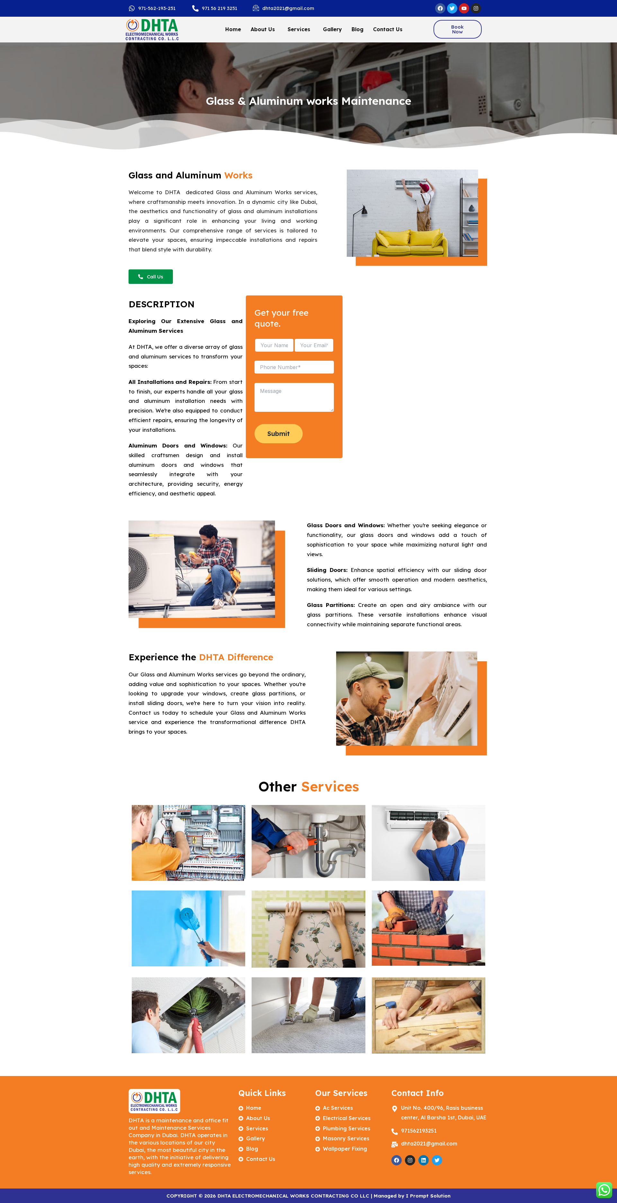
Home (233, 29)
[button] (264, 29)
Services (299, 29)
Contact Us (387, 29)
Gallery (332, 29)
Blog (357, 29)
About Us (263, 29)
